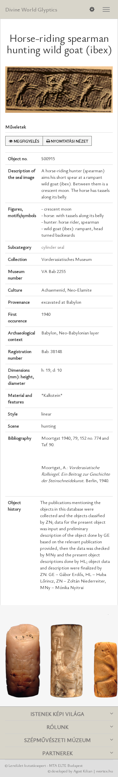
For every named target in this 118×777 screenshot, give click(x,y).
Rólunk (58, 727)
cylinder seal (52, 247)
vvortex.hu (104, 770)
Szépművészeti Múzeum (57, 740)
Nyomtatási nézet (69, 141)
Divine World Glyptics (31, 9)
